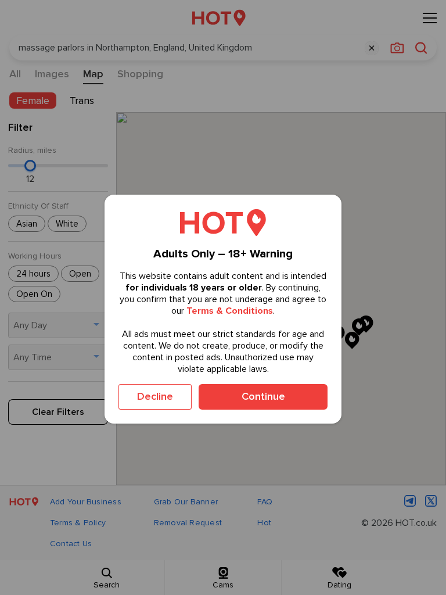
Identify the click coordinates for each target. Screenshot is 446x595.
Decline (155, 396)
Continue (263, 396)
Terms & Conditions (229, 311)
